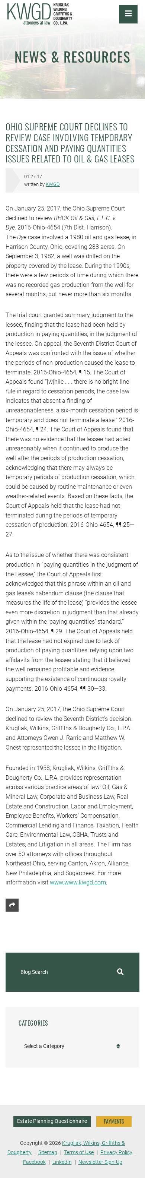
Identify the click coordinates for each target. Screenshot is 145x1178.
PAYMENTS (114, 1121)
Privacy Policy (116, 1152)
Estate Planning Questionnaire (52, 1121)
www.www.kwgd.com (78, 882)
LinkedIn (62, 1162)
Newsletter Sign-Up (100, 1162)
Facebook (34, 1162)
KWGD (53, 184)
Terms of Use (79, 1152)
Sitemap (47, 1152)
